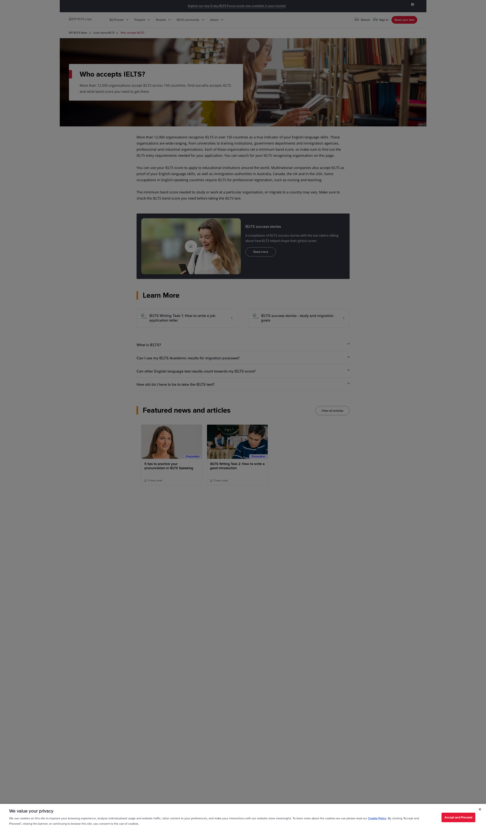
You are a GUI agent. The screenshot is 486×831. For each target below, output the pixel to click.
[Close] (480, 809)
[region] (243, 817)
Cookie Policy (377, 818)
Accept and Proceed (458, 817)
